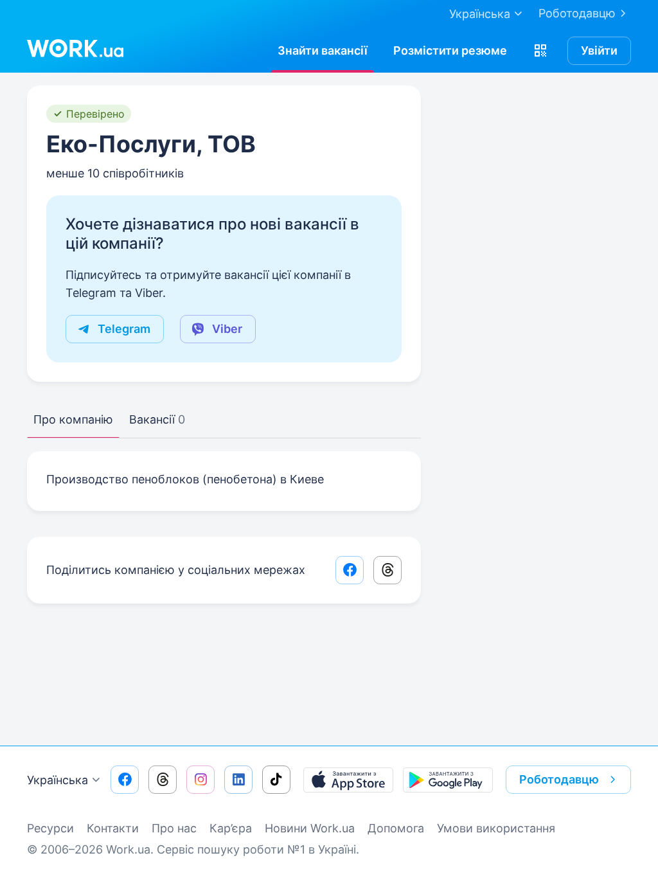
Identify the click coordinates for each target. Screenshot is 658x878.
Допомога (396, 828)
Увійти (599, 50)
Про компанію (73, 419)
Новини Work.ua (310, 828)
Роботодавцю (577, 13)
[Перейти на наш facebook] (125, 780)
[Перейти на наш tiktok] (276, 780)
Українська (57, 780)
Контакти (113, 828)
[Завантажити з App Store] (348, 780)
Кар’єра (230, 828)
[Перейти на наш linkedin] (238, 780)
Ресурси (50, 828)
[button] (540, 51)
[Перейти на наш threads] (162, 780)
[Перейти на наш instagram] (200, 780)
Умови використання (496, 828)
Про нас (174, 828)
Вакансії (157, 419)
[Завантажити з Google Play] (448, 780)
